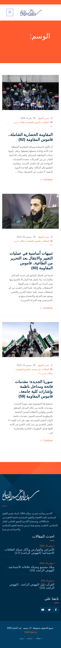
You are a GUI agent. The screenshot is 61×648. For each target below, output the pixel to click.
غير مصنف (36, 369)
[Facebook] (56, 610)
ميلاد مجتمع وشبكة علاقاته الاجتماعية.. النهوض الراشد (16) (30, 568)
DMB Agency (30, 632)
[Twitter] (49, 610)
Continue (48, 179)
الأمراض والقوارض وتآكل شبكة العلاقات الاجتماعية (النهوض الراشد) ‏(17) (29, 551)
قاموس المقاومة (33, 122)
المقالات (45, 122)
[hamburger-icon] (10, 12)
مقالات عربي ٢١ (45, 373)
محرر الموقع (43, 118)
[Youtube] (43, 610)
